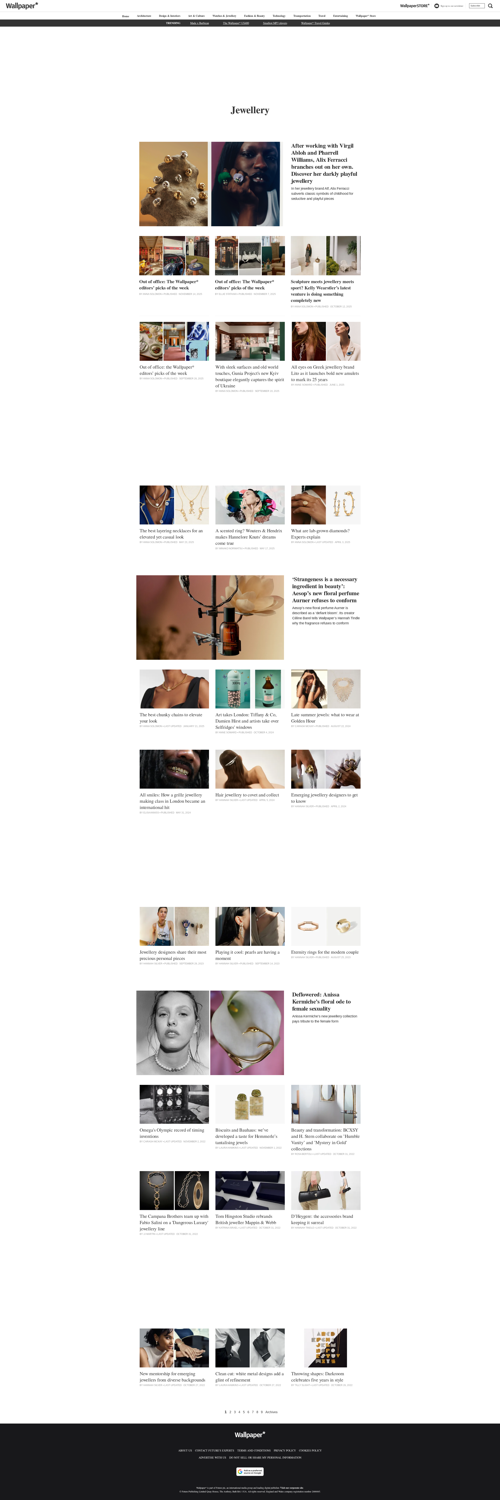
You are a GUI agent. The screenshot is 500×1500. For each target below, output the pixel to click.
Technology (279, 16)
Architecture (144, 16)
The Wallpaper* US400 (236, 23)
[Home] (125, 16)
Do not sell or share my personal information (265, 1457)
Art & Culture (196, 16)
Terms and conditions (254, 1450)
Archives (271, 1412)
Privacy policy (285, 1450)
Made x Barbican (199, 23)
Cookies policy (310, 1450)
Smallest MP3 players (275, 23)
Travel (321, 16)
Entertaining (340, 16)
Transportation (302, 16)
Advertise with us (212, 1457)
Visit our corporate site (291, 1487)
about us (185, 1450)
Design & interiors (169, 16)
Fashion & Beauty (254, 16)
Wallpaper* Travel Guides (315, 23)
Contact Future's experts (214, 1450)
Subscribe (475, 5)
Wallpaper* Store (366, 16)
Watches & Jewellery (224, 16)
